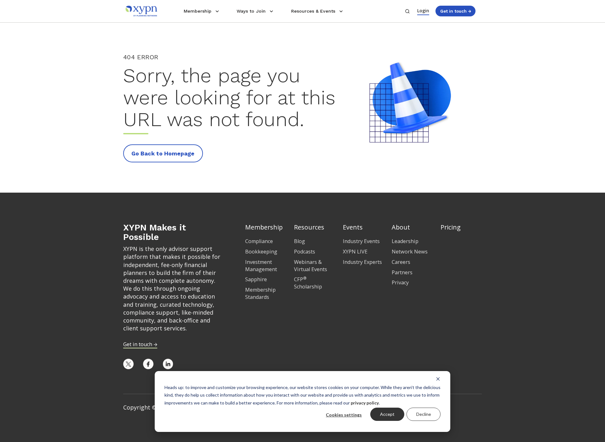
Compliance (259, 241)
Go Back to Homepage (162, 153)
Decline (423, 414)
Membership (197, 11)
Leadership (405, 241)
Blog (299, 241)
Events (353, 227)
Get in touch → (455, 11)
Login (423, 11)
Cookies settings (344, 414)
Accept (387, 414)
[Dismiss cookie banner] (438, 378)
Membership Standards (260, 293)
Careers (401, 262)
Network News (410, 251)
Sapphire (256, 279)
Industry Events (361, 241)
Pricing (451, 227)
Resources (309, 227)
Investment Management (261, 266)
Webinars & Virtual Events (310, 266)
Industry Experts (362, 262)
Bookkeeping (261, 251)
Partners (402, 272)
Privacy (400, 282)
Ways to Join (251, 11)
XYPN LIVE (355, 251)
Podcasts (304, 251)
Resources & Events (313, 11)
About (401, 227)
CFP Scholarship (308, 283)
